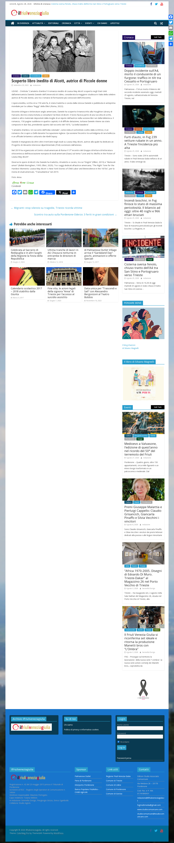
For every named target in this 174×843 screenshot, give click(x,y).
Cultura (25, 76)
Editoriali (53, 23)
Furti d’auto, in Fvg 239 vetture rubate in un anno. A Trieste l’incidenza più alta (143, 142)
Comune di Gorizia (114, 793)
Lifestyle (114, 23)
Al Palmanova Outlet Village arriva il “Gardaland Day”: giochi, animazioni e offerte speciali (100, 254)
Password (121, 733)
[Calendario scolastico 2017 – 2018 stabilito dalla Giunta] (27, 268)
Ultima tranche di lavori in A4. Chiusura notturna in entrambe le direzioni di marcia (63, 254)
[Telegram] (170, 38)
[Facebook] (170, 17)
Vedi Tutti (157, 37)
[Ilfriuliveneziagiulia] (13, 23)
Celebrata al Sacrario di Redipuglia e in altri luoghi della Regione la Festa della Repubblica (27, 254)
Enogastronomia (141, 435)
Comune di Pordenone (116, 789)
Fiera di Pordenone (83, 780)
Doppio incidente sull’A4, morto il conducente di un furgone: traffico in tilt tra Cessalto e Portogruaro (142, 75)
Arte (127, 566)
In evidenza (23, 23)
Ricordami (124, 742)
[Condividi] (170, 44)
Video (156, 630)
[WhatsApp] (170, 33)
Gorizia (138, 129)
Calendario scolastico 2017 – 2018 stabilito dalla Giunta (26, 291)
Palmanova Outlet (83, 776)
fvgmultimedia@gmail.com (149, 805)
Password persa (124, 758)
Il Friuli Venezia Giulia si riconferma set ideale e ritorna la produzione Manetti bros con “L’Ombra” (141, 641)
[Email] (170, 27)
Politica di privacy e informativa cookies (81, 729)
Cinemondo (130, 630)
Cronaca (66, 23)
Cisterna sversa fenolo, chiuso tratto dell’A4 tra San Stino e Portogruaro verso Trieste (88, 4)
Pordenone (151, 66)
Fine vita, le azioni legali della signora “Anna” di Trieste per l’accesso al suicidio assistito (61, 293)
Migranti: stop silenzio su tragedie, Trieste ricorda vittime (46, 207)
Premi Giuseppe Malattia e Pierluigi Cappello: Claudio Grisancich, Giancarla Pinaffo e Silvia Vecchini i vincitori (143, 514)
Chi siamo (102, 23)
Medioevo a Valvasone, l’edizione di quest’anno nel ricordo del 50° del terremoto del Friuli (141, 449)
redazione (37, 85)
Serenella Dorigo (148, 588)
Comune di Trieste (114, 780)
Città (77, 23)
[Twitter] (170, 22)
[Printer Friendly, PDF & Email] (23, 182)
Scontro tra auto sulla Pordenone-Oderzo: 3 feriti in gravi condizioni (75, 214)
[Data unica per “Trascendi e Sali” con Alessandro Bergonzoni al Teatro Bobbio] (100, 268)
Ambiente (129, 192)
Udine (46, 76)
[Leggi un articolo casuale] (161, 23)
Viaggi (149, 259)
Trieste (140, 132)
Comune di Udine (113, 785)
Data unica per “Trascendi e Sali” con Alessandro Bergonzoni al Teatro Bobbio (100, 293)
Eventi (88, 23)
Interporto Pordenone (84, 785)
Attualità (37, 23)
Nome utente (123, 724)
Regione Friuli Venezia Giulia (118, 776)
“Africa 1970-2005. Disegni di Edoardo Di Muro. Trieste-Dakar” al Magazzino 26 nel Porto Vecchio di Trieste (143, 578)
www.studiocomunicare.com (149, 809)
